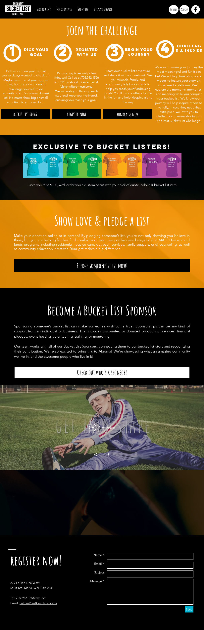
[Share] (97, 454)
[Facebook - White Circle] (195, 9)
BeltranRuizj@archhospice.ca (38, 603)
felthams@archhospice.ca (76, 86)
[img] (33, 165)
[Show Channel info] (106, 454)
